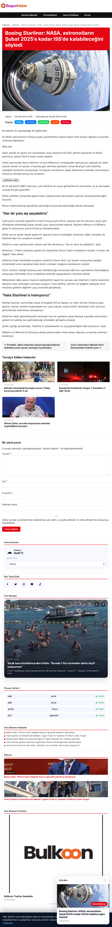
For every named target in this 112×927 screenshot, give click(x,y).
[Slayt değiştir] (51, 904)
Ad (4, 481)
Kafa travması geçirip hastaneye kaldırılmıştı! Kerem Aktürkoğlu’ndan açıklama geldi (43, 742)
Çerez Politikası (70, 15)
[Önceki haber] (96, 604)
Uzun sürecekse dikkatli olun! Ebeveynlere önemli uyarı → (87, 346)
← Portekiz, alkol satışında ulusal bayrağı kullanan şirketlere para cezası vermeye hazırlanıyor (32, 346)
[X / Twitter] (15, 584)
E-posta (7, 492)
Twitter (19, 122)
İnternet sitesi (9, 504)
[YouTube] (32, 584)
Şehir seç (12, 558)
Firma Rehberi (50, 15)
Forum (87, 15)
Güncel (16, 25)
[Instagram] (23, 584)
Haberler (6, 25)
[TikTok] (40, 584)
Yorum (6, 453)
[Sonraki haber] (103, 604)
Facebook (31, 122)
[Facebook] (7, 584)
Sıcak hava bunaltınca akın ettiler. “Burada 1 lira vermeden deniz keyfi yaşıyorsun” (43, 745)
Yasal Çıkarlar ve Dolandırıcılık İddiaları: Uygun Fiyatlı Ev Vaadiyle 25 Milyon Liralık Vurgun (46, 735)
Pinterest (66, 122)
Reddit (55, 122)
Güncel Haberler (29, 15)
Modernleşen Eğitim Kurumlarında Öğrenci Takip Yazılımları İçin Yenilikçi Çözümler (43, 739)
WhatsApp (43, 122)
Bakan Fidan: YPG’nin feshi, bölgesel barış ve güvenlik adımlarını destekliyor (40, 732)
